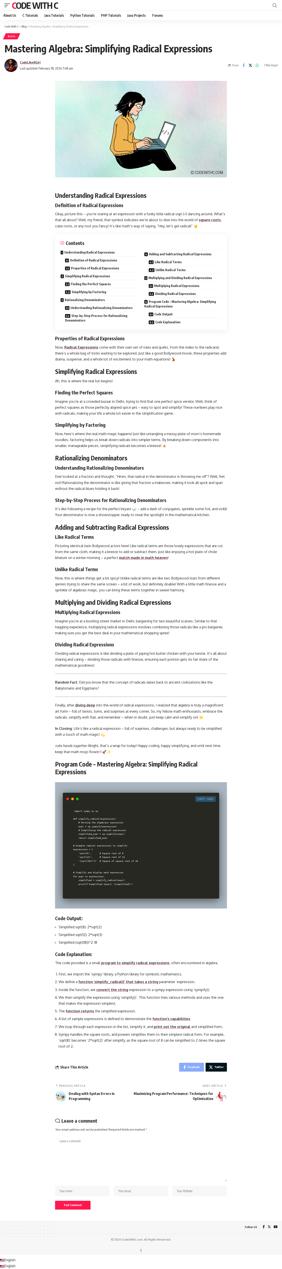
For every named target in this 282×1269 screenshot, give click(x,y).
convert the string (112, 990)
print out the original (172, 1026)
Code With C (35, 5)
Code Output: (163, 314)
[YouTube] (276, 1227)
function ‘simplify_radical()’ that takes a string (118, 982)
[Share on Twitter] (250, 65)
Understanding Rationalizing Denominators (101, 308)
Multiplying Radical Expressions (176, 286)
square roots (210, 220)
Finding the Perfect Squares (91, 284)
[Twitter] (269, 1227)
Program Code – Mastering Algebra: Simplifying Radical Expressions (180, 304)
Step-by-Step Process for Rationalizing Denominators (96, 318)
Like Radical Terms (168, 262)
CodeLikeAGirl (30, 62)
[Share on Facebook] (243, 65)
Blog (11, 36)
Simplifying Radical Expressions (87, 276)
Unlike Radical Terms (171, 270)
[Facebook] (264, 1227)
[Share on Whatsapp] (257, 65)
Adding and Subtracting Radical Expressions (180, 254)
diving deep (85, 705)
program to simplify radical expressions (135, 963)
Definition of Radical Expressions (93, 260)
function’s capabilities (171, 1019)
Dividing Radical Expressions (175, 294)
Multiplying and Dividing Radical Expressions (180, 278)
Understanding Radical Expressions (89, 252)
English (9, 1260)
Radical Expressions (81, 347)
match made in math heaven (143, 557)
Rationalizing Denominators (85, 300)
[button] (8, 5)
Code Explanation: (168, 322)
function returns (80, 1011)
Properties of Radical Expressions (95, 268)
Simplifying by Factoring (89, 292)
